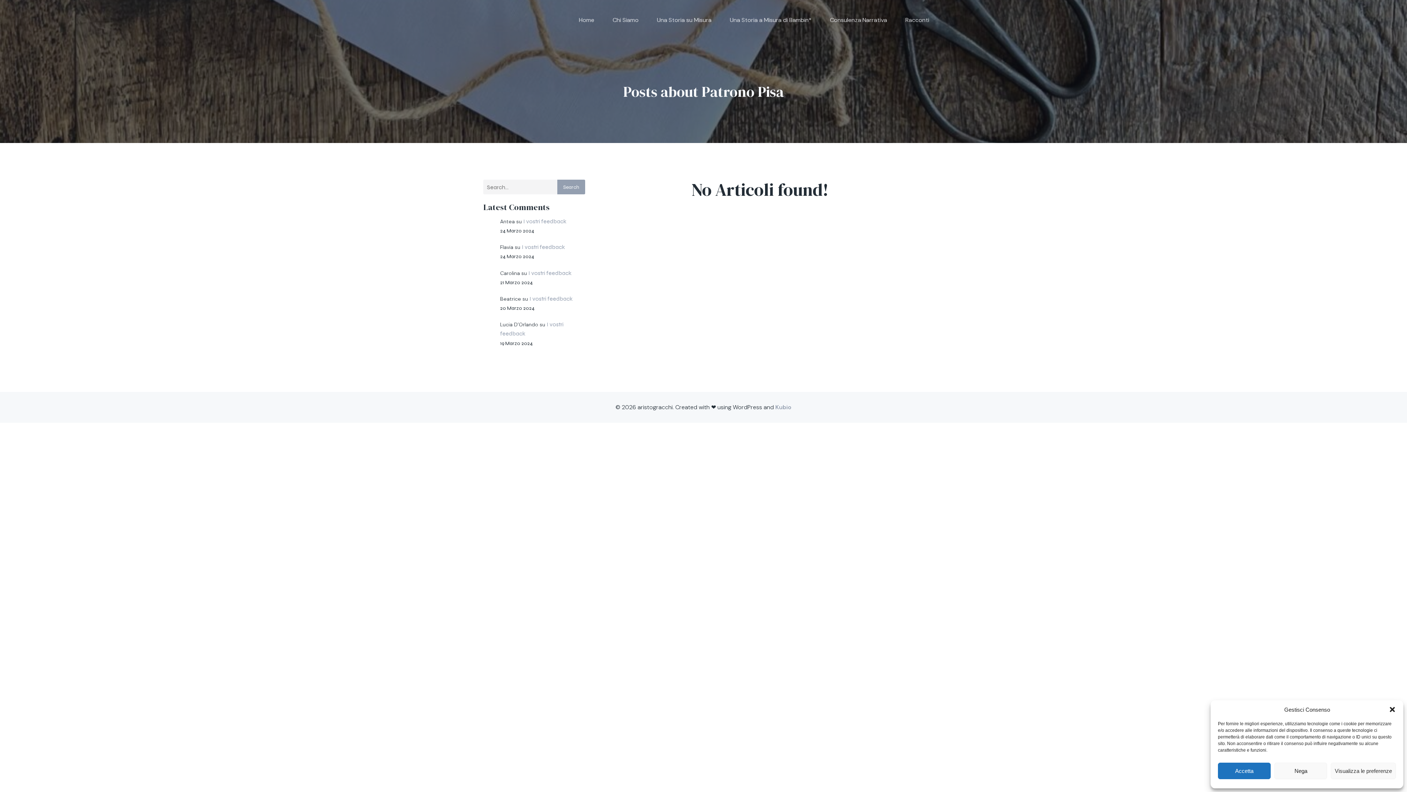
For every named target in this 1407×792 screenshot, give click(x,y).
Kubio (783, 407)
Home (586, 20)
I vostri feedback (544, 221)
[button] (1392, 709)
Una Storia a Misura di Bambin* (771, 20)
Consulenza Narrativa (858, 20)
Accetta (1244, 771)
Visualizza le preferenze (1363, 771)
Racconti (917, 20)
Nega (1301, 771)
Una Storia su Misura (684, 20)
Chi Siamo (626, 20)
